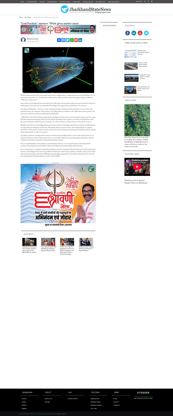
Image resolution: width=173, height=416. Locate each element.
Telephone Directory (96, 405)
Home (22, 2)
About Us (116, 402)
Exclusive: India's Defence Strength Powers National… (143, 64)
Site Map (47, 402)
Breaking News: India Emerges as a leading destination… (145, 76)
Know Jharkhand (113, 2)
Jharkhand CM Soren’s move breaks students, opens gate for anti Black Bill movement (29, 249)
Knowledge (76, 2)
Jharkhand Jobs (95, 398)
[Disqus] (58, 290)
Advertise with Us (73, 398)
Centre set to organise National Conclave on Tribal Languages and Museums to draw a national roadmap (67, 250)
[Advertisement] (109, 64)
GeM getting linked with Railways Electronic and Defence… (143, 88)
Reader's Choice (65, 2)
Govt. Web (94, 408)
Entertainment (52, 2)
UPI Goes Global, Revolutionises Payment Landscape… (143, 52)
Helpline (139, 1)
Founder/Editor (32, 2)
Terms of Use (48, 398)
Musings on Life (88, 2)
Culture (24, 402)
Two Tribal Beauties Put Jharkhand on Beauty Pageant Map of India (48, 248)
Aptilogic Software (61, 414)
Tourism (24, 398)
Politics (42, 2)
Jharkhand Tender (96, 402)
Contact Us (117, 405)
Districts (24, 405)
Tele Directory (100, 2)
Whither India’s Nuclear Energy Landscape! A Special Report (86, 248)
